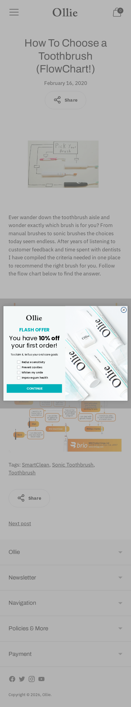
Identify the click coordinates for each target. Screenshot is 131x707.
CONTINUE (34, 389)
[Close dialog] (123, 310)
